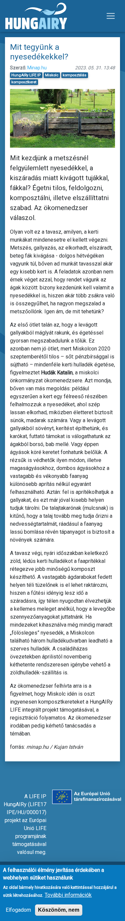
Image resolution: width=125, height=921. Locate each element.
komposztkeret (23, 82)
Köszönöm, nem (58, 910)
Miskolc (51, 75)
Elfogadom (18, 910)
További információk (68, 895)
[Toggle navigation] (111, 16)
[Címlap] (36, 16)
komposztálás (74, 75)
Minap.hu (37, 67)
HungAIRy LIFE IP (26, 75)
